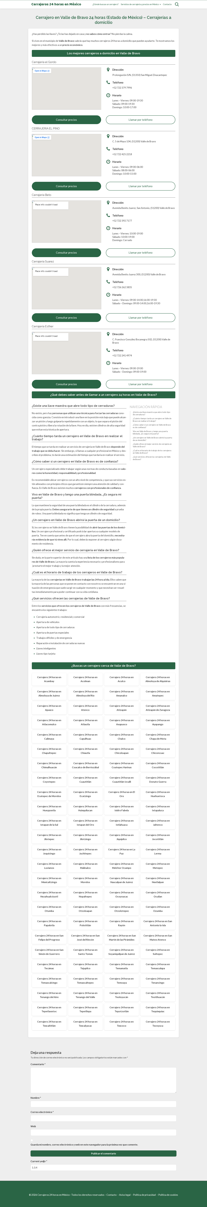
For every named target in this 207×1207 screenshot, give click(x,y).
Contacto (167, 4)
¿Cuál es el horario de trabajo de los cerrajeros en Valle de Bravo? (152, 451)
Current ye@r (39, 1161)
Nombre (36, 1097)
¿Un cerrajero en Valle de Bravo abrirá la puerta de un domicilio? (152, 439)
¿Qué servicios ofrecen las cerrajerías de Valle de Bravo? (152, 458)
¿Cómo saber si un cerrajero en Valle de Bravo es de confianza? (152, 426)
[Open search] (177, 4)
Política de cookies (168, 1194)
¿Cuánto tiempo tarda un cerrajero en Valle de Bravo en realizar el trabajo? (152, 419)
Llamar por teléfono (141, 119)
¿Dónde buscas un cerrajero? (106, 4)
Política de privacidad (144, 1194)
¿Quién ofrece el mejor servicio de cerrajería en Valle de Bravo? (152, 445)
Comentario (38, 1064)
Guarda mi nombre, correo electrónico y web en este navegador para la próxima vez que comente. (84, 1144)
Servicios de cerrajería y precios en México (140, 4)
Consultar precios (66, 119)
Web (33, 1126)
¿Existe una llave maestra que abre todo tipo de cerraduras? (151, 413)
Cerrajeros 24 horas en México (56, 4)
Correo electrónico (42, 1112)
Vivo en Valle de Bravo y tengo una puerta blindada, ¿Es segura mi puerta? (150, 432)
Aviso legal (125, 1194)
